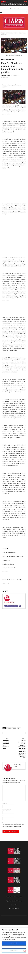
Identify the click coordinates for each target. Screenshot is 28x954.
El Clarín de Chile (6, 77)
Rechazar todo (14, 951)
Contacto (14, 906)
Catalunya (9, 729)
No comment (5, 78)
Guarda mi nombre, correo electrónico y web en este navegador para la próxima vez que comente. (13, 826)
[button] (24, 1)
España (14, 729)
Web (3, 817)
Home (2, 34)
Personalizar (14, 947)
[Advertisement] (14, 186)
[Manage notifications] (24, 951)
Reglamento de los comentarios (14, 902)
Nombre (5, 805)
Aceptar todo (14, 943)
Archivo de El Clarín (14, 910)
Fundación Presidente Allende (14, 898)
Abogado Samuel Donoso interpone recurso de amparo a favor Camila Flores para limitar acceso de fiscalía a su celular (14, 5)
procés (18, 729)
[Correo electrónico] (20, 607)
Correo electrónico (7, 811)
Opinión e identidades (11, 34)
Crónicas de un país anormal (7, 61)
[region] (14, 940)
